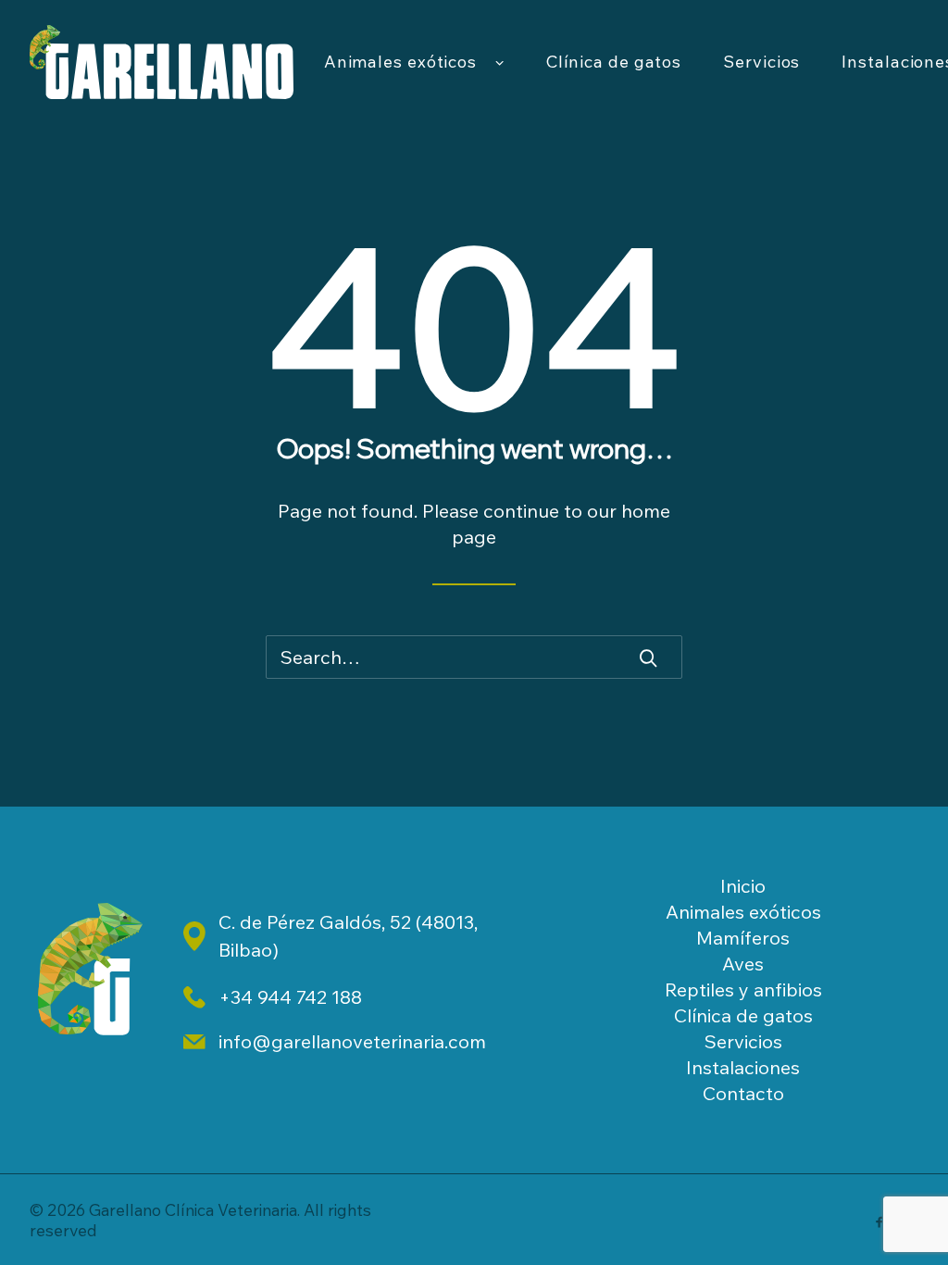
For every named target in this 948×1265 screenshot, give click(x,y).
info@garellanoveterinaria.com (352, 1041)
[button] (648, 657)
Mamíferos (743, 937)
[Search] (474, 657)
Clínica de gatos (613, 61)
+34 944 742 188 (290, 996)
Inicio (743, 885)
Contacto (743, 1093)
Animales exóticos (400, 61)
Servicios (761, 61)
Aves (743, 963)
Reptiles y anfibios (743, 989)
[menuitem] (414, 62)
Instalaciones (743, 1067)
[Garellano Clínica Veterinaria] (161, 62)
